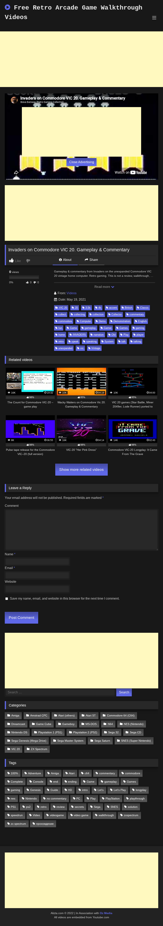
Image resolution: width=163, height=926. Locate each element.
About (66, 259)
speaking (91, 341)
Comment (11, 505)
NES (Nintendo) (134, 724)
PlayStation (113, 798)
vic (82, 348)
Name (10, 554)
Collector (117, 314)
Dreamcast (18, 724)
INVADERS (79, 334)
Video (36, 815)
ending (72, 781)
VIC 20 (63, 307)
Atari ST (91, 715)
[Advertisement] (81, 59)
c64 (87, 773)
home (61, 334)
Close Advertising (81, 162)
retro (61, 341)
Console (38, 781)
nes (13, 798)
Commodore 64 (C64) (121, 715)
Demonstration (122, 321)
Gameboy (68, 724)
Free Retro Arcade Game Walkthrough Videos (73, 12)
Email (10, 568)
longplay (141, 790)
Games (123, 327)
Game (73, 327)
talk (123, 341)
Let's (101, 790)
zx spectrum (18, 823)
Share (93, 259)
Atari (72, 773)
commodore (65, 321)
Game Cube (43, 724)
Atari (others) (66, 715)
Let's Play (120, 790)
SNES (114, 806)
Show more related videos (81, 469)
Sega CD (135, 732)
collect (62, 314)
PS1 (13, 806)
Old (113, 334)
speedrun (17, 815)
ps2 (28, 806)
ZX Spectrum (39, 749)
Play (126, 334)
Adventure (34, 773)
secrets (79, 806)
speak (75, 341)
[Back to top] (150, 914)
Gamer (108, 327)
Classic (144, 307)
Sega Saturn (102, 740)
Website (10, 581)
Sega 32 (113, 732)
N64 (110, 724)
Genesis (35, 790)
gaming (140, 327)
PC (78, 798)
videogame (57, 815)
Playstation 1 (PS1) (50, 732)
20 (76, 307)
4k (99, 307)
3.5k (87, 307)
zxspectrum (131, 815)
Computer (85, 321)
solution (133, 806)
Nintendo (31, 798)
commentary (137, 314)
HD (70, 790)
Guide (54, 790)
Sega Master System (70, 740)
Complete (17, 781)
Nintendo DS (19, 732)
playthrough (137, 798)
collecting (79, 314)
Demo (102, 321)
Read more (102, 286)
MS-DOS (91, 724)
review (60, 806)
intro (85, 790)
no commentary (56, 798)
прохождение (45, 823)
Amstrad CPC (38, 715)
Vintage (95, 348)
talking (137, 341)
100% (14, 773)
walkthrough (106, 815)
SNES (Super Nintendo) (136, 740)
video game (81, 815)
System (109, 341)
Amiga (15, 715)
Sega (97, 806)
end (55, 781)
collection (98, 314)
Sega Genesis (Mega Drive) (28, 740)
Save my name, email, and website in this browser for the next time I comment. (64, 598)
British (128, 307)
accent (113, 307)
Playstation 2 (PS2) (85, 732)
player (140, 334)
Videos (72, 293)
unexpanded (65, 348)
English (142, 321)
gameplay (90, 327)
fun (60, 327)
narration (99, 334)
